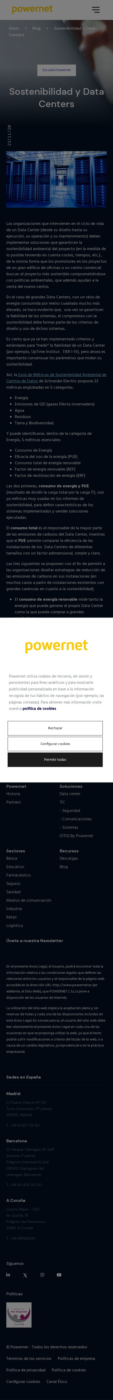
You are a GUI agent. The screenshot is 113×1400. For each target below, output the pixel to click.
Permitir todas (55, 760)
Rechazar (55, 728)
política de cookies (39, 709)
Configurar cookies (55, 744)
